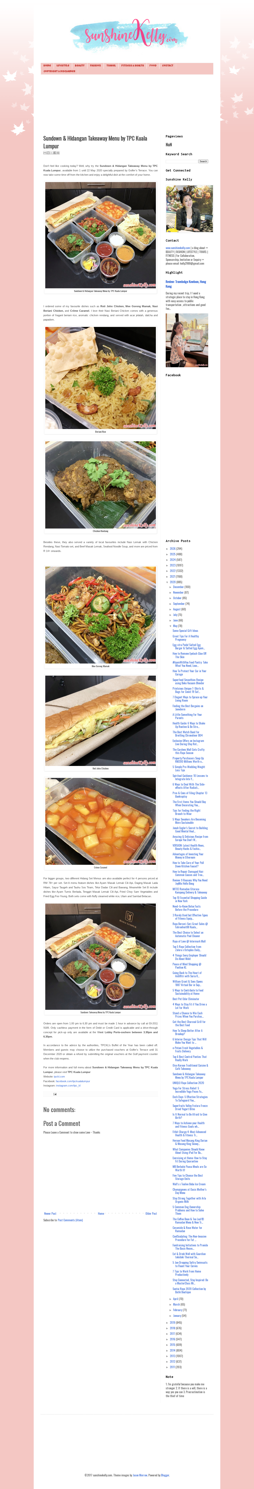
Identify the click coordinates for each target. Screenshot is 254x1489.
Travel (111, 66)
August (177, 609)
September (179, 604)
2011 (173, 1367)
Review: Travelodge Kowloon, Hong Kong (186, 283)
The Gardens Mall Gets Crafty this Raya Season (188, 751)
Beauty (79, 66)
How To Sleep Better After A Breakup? (188, 1032)
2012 (173, 1361)
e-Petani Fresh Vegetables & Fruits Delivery (188, 1049)
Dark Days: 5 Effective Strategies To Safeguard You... (190, 1098)
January (177, 1316)
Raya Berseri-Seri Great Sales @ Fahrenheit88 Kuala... (190, 925)
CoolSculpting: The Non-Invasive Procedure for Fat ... (189, 1238)
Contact (167, 66)
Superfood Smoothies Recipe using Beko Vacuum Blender (188, 681)
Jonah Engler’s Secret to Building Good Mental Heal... (190, 829)
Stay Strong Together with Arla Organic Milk (189, 1200)
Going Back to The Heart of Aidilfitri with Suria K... (187, 974)
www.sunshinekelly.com (178, 248)
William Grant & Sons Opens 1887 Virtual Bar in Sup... (188, 983)
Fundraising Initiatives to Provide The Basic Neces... (190, 1247)
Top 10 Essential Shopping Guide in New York (190, 899)
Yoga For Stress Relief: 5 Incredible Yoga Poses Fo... (188, 1090)
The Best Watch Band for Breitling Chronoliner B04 (188, 733)
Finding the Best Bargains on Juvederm (188, 707)
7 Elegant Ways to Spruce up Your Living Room (190, 698)
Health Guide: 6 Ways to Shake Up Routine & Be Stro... (189, 725)
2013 (173, 1356)
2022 (173, 571)
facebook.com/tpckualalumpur (73, 1081)
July (175, 615)
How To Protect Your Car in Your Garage (189, 672)
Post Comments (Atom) (70, 1220)
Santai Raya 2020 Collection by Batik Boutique (189, 1290)
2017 (173, 1334)
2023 (173, 565)
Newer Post (50, 1213)
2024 (173, 560)
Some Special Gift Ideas (185, 631)
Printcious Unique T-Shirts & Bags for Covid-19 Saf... (188, 690)
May (175, 626)
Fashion (95, 66)
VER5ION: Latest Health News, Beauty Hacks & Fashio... (188, 847)
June (175, 620)
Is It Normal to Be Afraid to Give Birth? (190, 1116)
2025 (173, 554)
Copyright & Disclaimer (59, 71)
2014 (173, 1350)
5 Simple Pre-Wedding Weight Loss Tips (189, 768)
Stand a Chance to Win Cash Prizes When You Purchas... (188, 1014)
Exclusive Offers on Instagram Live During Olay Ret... (188, 742)
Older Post (151, 1213)
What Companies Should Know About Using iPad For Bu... (188, 1151)
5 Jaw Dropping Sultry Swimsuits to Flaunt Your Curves (190, 1264)
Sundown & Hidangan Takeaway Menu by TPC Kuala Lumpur (189, 1075)
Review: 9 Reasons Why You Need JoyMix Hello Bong (190, 882)
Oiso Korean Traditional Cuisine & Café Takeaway (190, 1067)
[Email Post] (54, 1094)
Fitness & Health (132, 66)
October (177, 598)
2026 (173, 549)
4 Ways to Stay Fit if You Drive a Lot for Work (190, 1006)
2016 (173, 1339)
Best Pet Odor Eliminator (186, 999)
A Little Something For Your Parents (187, 716)
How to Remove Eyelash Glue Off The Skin (189, 655)
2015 (173, 1345)
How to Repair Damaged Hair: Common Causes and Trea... (188, 873)
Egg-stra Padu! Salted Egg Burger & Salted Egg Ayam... (189, 646)
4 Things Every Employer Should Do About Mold (189, 957)
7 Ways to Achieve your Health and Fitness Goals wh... (189, 1124)
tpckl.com (59, 1076)
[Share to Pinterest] (58, 153)
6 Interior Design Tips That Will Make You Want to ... (189, 1041)
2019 (173, 1322)
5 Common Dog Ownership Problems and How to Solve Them (188, 1210)
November (178, 592)
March (177, 1304)
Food (153, 66)
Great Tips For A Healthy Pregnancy (186, 638)
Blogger (165, 1475)
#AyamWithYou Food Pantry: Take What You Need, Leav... (190, 664)
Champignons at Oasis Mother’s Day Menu (189, 1191)
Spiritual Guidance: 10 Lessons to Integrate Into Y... (190, 777)
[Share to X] (51, 153)
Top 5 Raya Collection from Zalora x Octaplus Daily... (187, 948)
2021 (173, 576)
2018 (173, 1328)
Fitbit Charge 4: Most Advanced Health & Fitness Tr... (189, 1133)
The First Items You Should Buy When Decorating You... (189, 803)
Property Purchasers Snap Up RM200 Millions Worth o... (188, 760)
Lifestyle (63, 66)
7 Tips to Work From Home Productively (187, 1273)
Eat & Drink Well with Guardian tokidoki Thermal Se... (189, 1255)
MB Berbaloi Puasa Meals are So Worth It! (189, 1168)
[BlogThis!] (48, 153)
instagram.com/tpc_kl (68, 1085)
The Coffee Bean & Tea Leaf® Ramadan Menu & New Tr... (188, 1220)
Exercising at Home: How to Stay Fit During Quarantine (190, 1159)
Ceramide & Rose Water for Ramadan (187, 1229)
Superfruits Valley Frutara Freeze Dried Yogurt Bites (190, 1107)
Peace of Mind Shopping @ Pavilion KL (187, 965)
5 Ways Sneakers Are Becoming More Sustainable (189, 821)
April (176, 1299)
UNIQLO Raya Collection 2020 (188, 1083)
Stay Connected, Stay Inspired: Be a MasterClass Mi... (190, 1281)
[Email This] (45, 153)
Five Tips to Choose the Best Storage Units (188, 1177)
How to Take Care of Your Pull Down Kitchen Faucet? (188, 864)
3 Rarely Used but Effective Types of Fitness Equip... (190, 917)
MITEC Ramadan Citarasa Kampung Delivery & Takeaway (190, 890)
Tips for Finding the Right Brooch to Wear (186, 812)
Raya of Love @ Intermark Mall (189, 941)
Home (47, 66)
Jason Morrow (140, 1475)
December (179, 587)
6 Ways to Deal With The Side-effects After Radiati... (189, 786)
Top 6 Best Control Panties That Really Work (190, 1058)
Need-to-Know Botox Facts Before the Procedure (187, 908)
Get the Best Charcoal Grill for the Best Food (189, 1023)
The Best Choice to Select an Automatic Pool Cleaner (188, 934)
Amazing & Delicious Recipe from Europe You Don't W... (190, 838)
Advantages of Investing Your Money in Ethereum (188, 855)
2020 (173, 582)
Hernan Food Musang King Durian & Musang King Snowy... (190, 1142)
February (178, 1310)
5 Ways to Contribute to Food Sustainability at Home (188, 992)
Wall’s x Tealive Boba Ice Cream (189, 1184)
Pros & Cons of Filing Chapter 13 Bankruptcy (190, 794)
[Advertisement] (127, 104)
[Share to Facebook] (55, 153)
